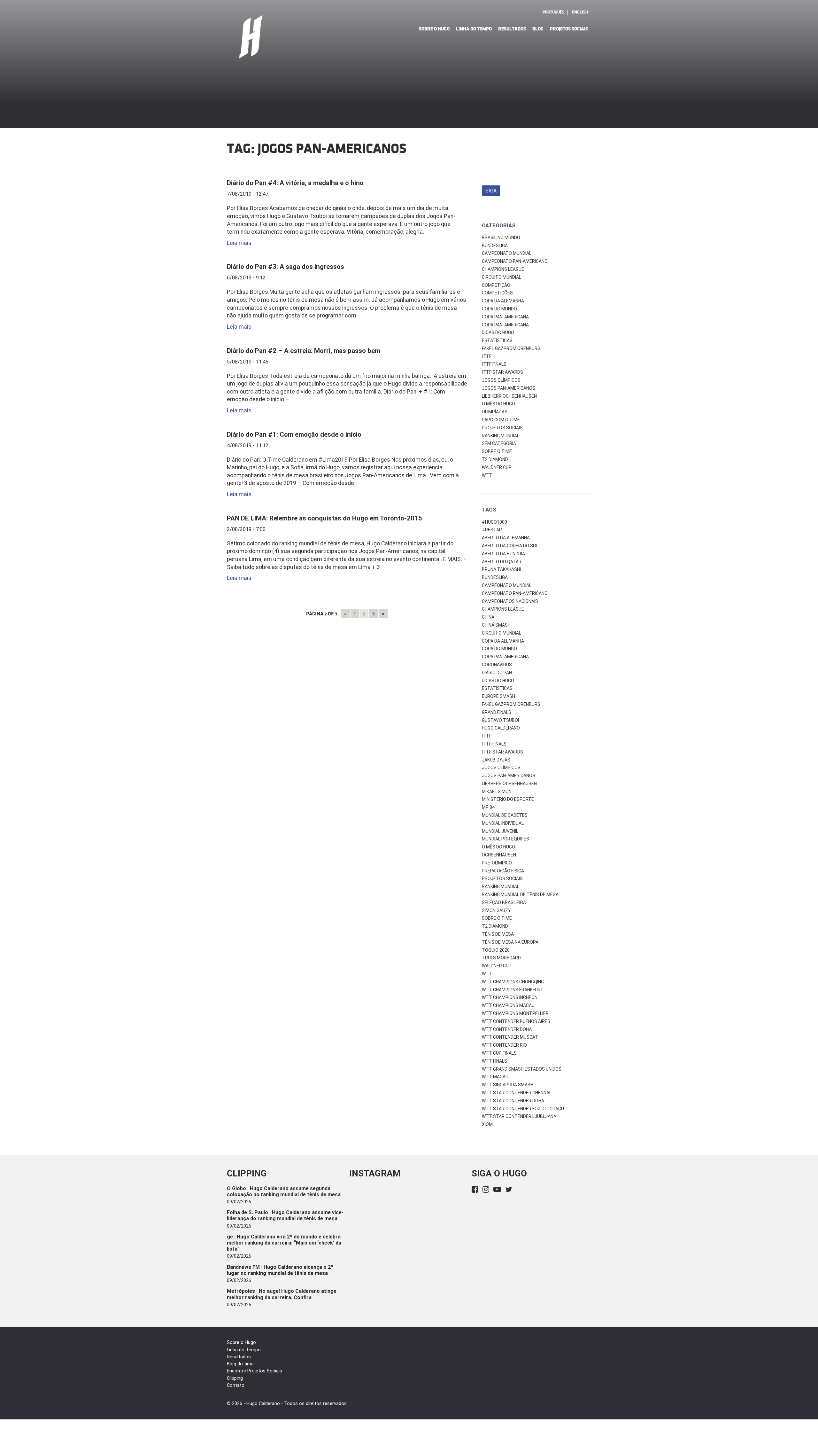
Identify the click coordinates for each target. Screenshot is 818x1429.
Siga (491, 191)
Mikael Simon (497, 791)
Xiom (487, 1124)
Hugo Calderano (501, 727)
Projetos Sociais (569, 29)
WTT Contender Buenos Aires (516, 1021)
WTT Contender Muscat (510, 1037)
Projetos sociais (502, 427)
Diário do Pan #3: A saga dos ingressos (285, 266)
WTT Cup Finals (499, 1053)
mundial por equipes (505, 838)
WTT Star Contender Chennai (516, 1092)
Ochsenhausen (499, 854)
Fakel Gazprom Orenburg (511, 348)
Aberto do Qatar (501, 561)
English (580, 12)
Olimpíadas (494, 411)
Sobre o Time (497, 451)
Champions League (503, 269)
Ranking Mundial (500, 435)
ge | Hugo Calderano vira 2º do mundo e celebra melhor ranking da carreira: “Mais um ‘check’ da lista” (284, 1243)
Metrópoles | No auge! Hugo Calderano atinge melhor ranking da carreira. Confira (281, 1294)
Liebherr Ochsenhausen (509, 396)
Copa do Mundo (499, 308)
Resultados (512, 29)
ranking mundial (500, 886)
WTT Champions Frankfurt (513, 989)
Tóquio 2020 (496, 950)
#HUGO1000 (494, 522)
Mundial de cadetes (505, 815)
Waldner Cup (497, 467)
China (488, 617)
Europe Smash (498, 696)
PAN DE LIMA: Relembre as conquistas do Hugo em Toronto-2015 (324, 518)
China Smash (496, 625)
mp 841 (489, 807)
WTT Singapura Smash (507, 1084)
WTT (487, 475)
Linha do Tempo (474, 29)
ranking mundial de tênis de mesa (520, 894)
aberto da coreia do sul (510, 545)
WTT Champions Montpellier (515, 1013)
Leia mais (239, 243)
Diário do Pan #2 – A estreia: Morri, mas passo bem (303, 351)
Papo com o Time (501, 419)
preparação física (503, 870)
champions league (503, 609)
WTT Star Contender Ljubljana (519, 1116)
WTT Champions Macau (508, 1005)
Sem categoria (499, 443)
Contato (235, 1385)
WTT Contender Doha (507, 1029)
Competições (497, 292)
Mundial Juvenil (500, 831)
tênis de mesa (498, 934)
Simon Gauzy (496, 910)
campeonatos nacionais (510, 601)
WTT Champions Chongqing (513, 981)
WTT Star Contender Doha (513, 1100)
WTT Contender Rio (504, 1045)
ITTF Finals (494, 364)
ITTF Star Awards (502, 372)
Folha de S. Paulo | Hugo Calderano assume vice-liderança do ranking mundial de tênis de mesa (285, 1215)
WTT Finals (494, 1061)
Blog (538, 29)
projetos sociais (502, 878)
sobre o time (497, 918)
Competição (496, 285)
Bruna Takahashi (501, 569)
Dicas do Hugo (498, 332)
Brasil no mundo (501, 237)
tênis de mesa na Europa (510, 942)
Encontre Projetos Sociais (254, 1371)
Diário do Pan (497, 672)
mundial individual (503, 823)
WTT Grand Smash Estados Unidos (521, 1069)
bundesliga (495, 577)
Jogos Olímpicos (501, 380)
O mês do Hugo (498, 403)
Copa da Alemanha (503, 300)
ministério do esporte (508, 799)
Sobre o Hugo (434, 29)
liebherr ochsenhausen (509, 783)
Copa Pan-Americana (505, 316)
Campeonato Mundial (506, 253)
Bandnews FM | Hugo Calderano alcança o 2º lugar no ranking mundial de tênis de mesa (280, 1270)
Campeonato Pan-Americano (515, 261)
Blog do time (240, 1364)
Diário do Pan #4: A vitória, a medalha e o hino (295, 183)
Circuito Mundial (501, 277)
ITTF (486, 356)
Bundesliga (495, 245)
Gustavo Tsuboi (500, 720)
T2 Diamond (495, 459)
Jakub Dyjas (496, 759)
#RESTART (493, 529)
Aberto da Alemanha (506, 537)
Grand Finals (496, 712)
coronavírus (497, 664)
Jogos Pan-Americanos (508, 388)
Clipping (235, 1378)
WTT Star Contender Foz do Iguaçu (523, 1108)
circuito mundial (501, 633)
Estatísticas (497, 340)
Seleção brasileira (504, 902)
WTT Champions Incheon (509, 997)
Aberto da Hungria (503, 553)
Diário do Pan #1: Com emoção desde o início (294, 434)
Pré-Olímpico (497, 862)
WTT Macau (495, 1076)
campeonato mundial (506, 585)
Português (553, 12)
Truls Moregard (501, 957)
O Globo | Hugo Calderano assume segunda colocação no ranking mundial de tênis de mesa (284, 1191)
